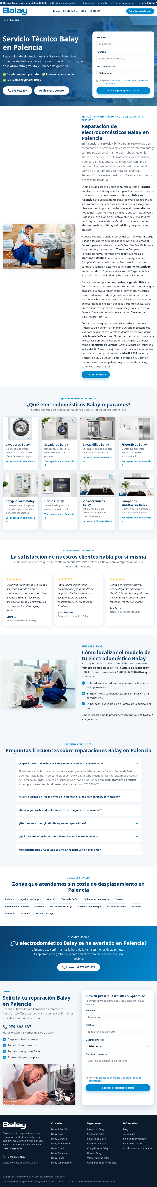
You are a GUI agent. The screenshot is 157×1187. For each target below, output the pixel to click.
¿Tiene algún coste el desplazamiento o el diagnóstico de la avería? (60, 810)
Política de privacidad (134, 1138)
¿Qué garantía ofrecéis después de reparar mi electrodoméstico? (59, 836)
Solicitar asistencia (140, 11)
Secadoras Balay (95, 1133)
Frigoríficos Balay (96, 1143)
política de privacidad (120, 80)
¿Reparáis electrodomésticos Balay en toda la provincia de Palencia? (61, 763)
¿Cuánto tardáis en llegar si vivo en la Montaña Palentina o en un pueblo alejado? (69, 796)
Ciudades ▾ (70, 11)
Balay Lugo (57, 1133)
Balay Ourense (59, 1138)
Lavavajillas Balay (96, 1138)
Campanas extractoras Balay (102, 1162)
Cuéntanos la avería (96, 1054)
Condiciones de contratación (138, 1148)
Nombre (101, 37)
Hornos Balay (94, 1153)
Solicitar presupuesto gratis (123, 90)
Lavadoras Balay (96, 1129)
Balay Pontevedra (60, 1143)
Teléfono (101, 51)
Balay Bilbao (57, 1157)
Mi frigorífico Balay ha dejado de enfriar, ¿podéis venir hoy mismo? (60, 850)
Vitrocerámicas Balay (98, 1157)
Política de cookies (133, 1143)
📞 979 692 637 (17, 90)
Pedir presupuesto (51, 90)
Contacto (94, 11)
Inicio (56, 11)
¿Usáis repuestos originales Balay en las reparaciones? (52, 823)
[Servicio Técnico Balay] (15, 11)
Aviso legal (129, 1133)
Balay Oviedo (58, 1148)
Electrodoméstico (105, 66)
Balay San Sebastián (61, 1162)
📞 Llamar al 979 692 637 (78, 967)
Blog (83, 11)
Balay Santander (59, 1153)
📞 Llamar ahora (96, 374)
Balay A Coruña (59, 1129)
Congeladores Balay (97, 1148)
